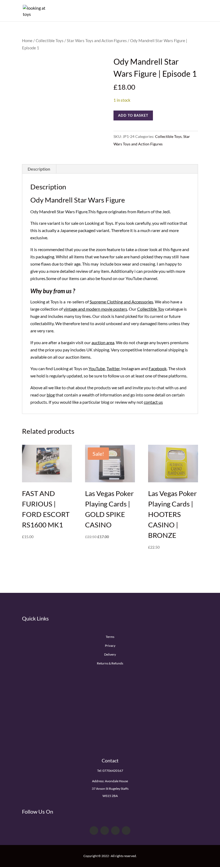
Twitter (113, 368)
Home (27, 40)
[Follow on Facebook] (94, 830)
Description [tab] (39, 168)
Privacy (110, 646)
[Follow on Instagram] (126, 830)
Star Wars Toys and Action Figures (97, 40)
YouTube (97, 368)
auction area (102, 342)
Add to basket (133, 115)
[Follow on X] (104, 830)
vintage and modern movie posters (95, 308)
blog (51, 394)
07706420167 (112, 771)
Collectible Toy (150, 308)
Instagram (130, 368)
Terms (110, 637)
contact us (153, 402)
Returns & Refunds (110, 663)
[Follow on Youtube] (115, 830)
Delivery (110, 654)
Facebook (158, 368)
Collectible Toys (50, 40)
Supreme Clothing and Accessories (121, 301)
